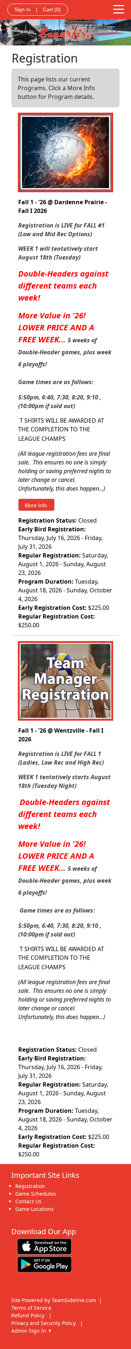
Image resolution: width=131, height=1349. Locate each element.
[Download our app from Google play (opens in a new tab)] (44, 1263)
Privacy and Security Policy (43, 1323)
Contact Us (28, 1201)
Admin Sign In (30, 1330)
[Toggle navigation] (118, 9)
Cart (52, 9)
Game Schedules (35, 1193)
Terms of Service (31, 1307)
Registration (30, 1186)
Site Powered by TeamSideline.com (53, 1300)
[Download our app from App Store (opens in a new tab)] (44, 1245)
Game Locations (34, 1208)
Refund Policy (27, 1315)
